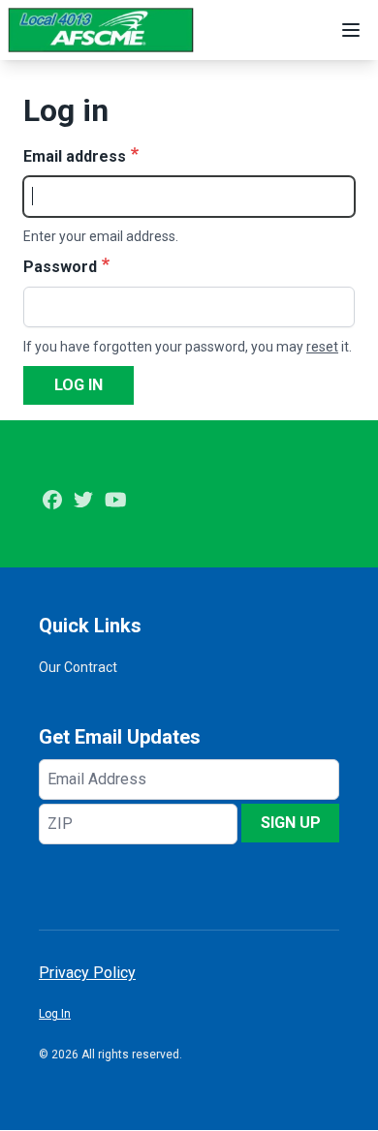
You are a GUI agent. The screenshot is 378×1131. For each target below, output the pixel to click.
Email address (74, 156)
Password (60, 267)
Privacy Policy (87, 972)
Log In (55, 1014)
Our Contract (78, 667)
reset (322, 346)
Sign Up (291, 822)
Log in (78, 385)
